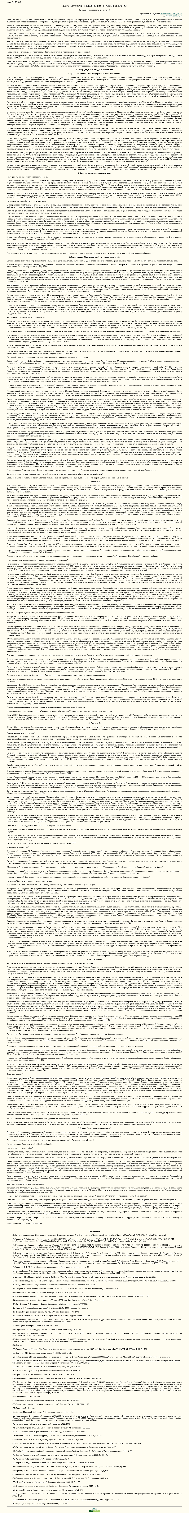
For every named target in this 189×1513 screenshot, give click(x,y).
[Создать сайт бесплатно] (94, 1511)
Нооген (94, 1509)
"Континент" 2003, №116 (171, 14)
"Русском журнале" (174, 16)
